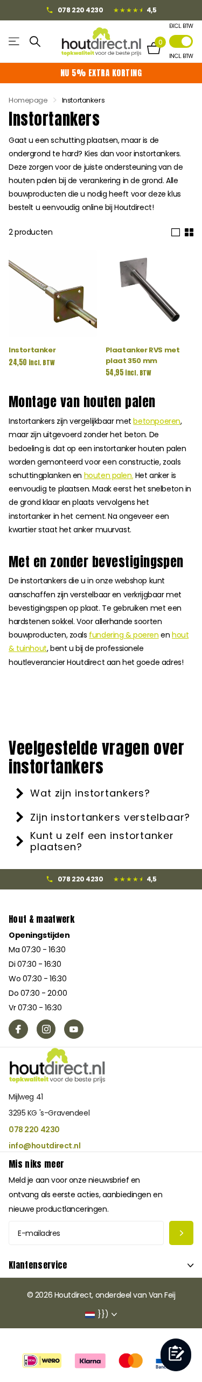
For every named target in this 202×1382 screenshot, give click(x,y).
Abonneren (181, 1233)
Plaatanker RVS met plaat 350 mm (143, 355)
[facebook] (18, 1029)
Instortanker (32, 350)
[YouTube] (73, 1029)
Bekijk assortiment (15, 41)
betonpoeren (156, 421)
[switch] (181, 41)
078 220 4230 (34, 1129)
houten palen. (109, 475)
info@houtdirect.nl (44, 1145)
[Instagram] (46, 1029)
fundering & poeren (123, 635)
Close (101, 1265)
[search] (35, 42)
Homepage (28, 100)
